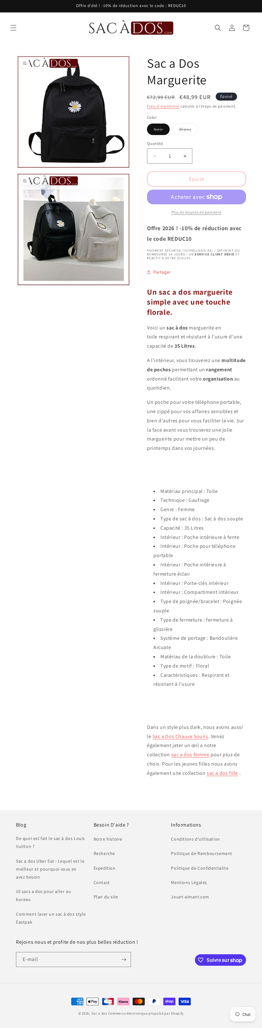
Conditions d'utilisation (195, 839)
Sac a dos (99, 1013)
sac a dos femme (190, 754)
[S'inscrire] (124, 959)
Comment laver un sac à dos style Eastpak (51, 918)
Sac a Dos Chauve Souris (180, 736)
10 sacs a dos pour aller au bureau (43, 895)
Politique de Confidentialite (199, 868)
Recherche (104, 853)
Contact (102, 882)
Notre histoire (108, 839)
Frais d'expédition (163, 106)
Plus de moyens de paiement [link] (197, 212)
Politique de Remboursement (201, 853)
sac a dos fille (222, 773)
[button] (13, 28)
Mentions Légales (189, 882)
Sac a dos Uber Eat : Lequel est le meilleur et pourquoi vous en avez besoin (50, 869)
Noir (162, 130)
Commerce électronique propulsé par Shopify (146, 1013)
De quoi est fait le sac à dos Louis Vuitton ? (50, 842)
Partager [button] (162, 272)
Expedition (105, 868)
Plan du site (106, 897)
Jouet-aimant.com (190, 897)
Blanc (188, 130)
